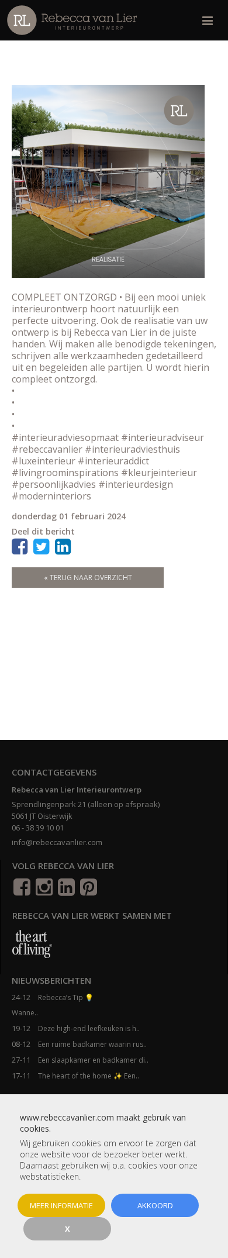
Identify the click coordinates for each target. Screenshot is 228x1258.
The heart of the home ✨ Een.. (88, 1076)
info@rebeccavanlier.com (57, 842)
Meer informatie (61, 1205)
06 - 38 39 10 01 (38, 827)
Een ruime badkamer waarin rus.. (92, 1044)
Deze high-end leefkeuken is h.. (89, 1028)
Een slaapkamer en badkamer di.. (93, 1060)
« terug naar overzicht (88, 578)
